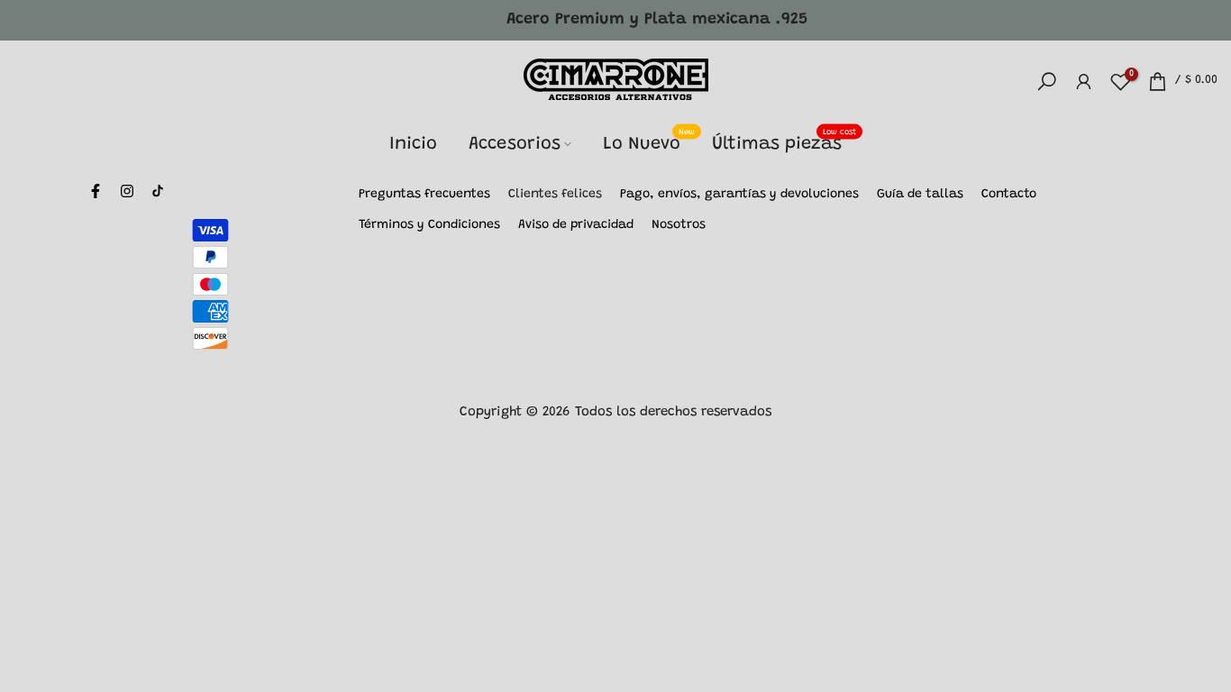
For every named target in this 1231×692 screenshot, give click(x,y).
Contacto (1008, 194)
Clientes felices (555, 194)
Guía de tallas (920, 194)
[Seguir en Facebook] (95, 191)
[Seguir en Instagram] (127, 191)
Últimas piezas (784, 142)
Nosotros (679, 225)
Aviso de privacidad (576, 225)
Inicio (413, 144)
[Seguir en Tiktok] (157, 191)
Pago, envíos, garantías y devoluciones (739, 194)
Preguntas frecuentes (424, 194)
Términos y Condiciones (429, 225)
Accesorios (515, 144)
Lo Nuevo (649, 142)
